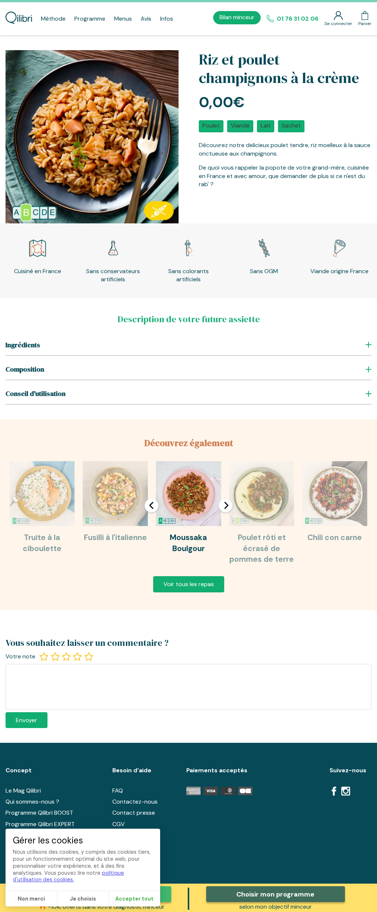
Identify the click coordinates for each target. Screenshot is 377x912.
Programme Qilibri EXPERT (40, 824)
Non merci (31, 898)
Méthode (53, 18)
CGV (118, 824)
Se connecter (338, 24)
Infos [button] (166, 18)
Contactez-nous (135, 801)
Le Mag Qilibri (23, 790)
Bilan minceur (236, 17)
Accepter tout (134, 898)
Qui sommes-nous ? (32, 801)
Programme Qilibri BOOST (39, 813)
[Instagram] (345, 792)
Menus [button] (123, 18)
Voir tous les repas (188, 584)
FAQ (117, 790)
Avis (146, 18)
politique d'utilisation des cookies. (68, 876)
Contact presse (133, 813)
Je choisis (83, 898)
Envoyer (26, 720)
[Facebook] (334, 792)
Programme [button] (89, 18)
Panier (364, 24)
